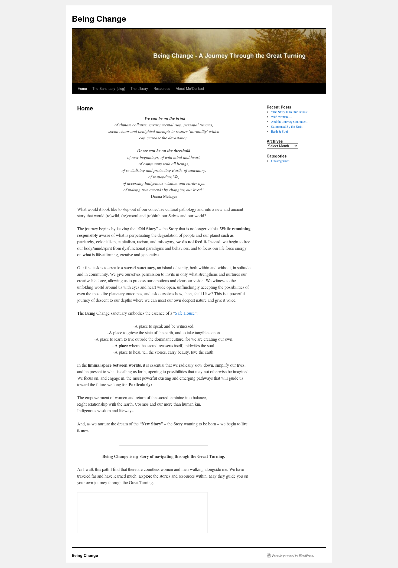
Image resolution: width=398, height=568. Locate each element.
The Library (139, 88)
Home (82, 88)
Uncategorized (280, 161)
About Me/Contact (190, 88)
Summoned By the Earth (286, 126)
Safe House (185, 313)
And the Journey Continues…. (290, 121)
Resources (162, 88)
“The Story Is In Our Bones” (289, 112)
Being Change (99, 18)
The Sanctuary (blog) (108, 88)
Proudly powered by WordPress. (293, 555)
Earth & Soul (279, 131)
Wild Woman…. (281, 116)
